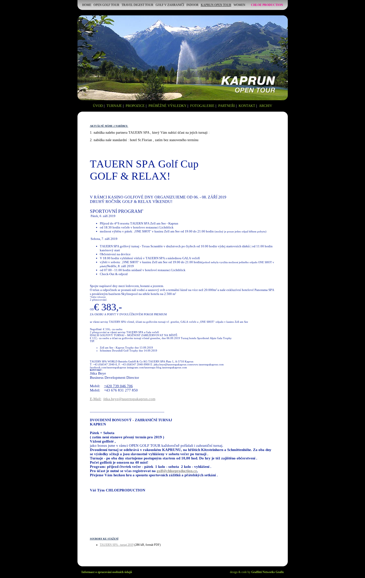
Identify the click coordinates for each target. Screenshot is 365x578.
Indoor (192, 5)
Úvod (98, 106)
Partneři (226, 106)
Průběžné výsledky (167, 106)
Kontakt (247, 106)
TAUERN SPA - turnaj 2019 (117, 544)
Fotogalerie (202, 106)
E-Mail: (95, 399)
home (86, 5)
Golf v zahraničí (170, 5)
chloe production (267, 5)
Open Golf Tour (106, 5)
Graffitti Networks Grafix (267, 572)
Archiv (265, 106)
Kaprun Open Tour (216, 5)
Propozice (135, 106)
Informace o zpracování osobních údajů (106, 572)
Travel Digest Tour (137, 5)
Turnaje (114, 106)
